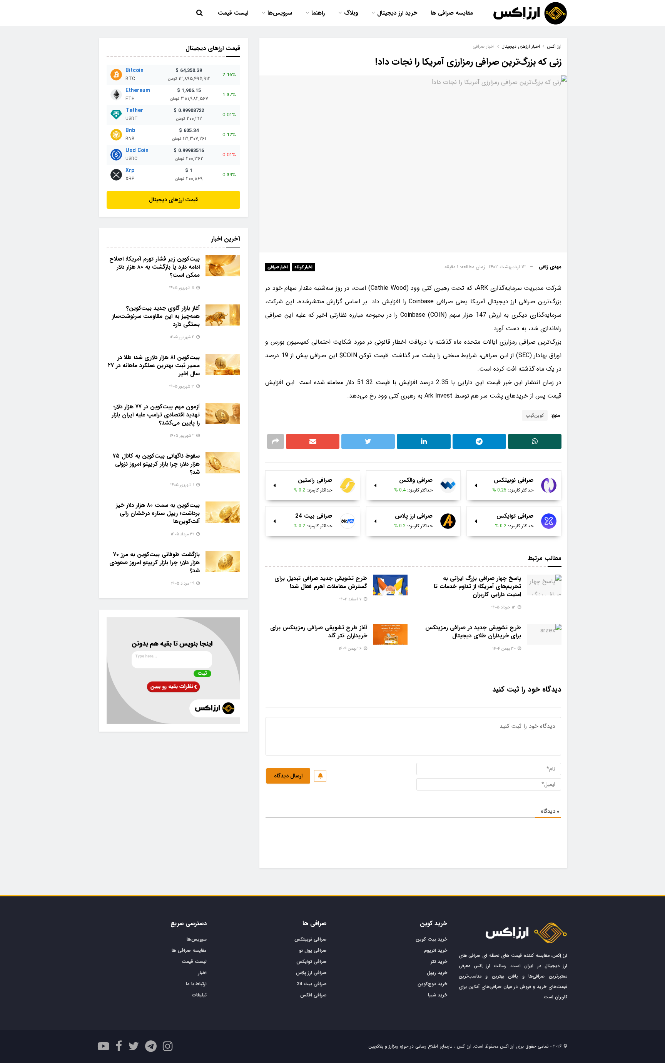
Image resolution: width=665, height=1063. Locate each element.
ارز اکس (554, 46)
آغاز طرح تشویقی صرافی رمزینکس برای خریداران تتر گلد (318, 631)
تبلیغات (199, 995)
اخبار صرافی (277, 267)
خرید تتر (439, 961)
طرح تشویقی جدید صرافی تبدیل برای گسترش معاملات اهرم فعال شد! (320, 582)
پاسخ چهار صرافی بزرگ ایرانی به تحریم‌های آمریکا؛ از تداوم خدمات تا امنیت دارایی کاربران (477, 586)
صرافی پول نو (313, 950)
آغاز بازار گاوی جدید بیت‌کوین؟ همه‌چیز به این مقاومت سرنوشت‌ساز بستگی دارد (156, 316)
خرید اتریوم (435, 950)
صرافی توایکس (311, 961)
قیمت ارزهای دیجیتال (173, 200)
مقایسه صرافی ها (452, 13)
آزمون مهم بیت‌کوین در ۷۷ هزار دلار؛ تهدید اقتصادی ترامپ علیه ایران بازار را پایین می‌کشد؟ (156, 415)
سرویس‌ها (279, 13)
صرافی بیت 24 (312, 984)
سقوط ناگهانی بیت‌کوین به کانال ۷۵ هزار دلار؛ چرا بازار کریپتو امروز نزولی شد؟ (156, 464)
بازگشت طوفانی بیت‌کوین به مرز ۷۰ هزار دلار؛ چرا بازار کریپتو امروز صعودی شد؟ (154, 562)
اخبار (202, 972)
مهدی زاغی (550, 267)
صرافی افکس (313, 995)
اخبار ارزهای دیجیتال (520, 46)
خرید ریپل (437, 972)
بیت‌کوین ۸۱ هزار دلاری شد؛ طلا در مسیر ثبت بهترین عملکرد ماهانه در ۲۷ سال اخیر (154, 365)
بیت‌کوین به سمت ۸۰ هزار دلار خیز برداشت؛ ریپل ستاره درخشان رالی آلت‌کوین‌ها (158, 513)
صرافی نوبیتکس (310, 939)
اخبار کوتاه (303, 267)
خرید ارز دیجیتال (397, 13)
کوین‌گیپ (535, 415)
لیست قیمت (233, 13)
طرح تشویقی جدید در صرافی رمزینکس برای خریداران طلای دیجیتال (473, 631)
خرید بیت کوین (431, 939)
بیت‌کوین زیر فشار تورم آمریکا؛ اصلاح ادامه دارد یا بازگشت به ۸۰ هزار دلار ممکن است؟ (154, 267)
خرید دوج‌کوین (432, 984)
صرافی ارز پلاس (311, 972)
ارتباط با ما (196, 984)
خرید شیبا (437, 995)
